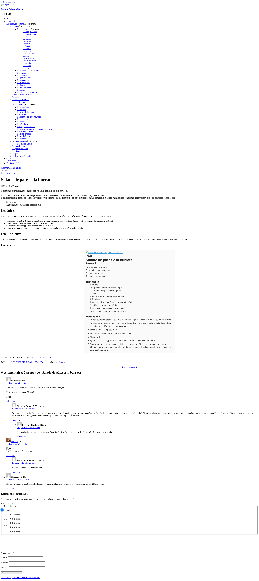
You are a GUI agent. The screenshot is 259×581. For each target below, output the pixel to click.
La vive (26, 68)
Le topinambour (24, 134)
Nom (4, 558)
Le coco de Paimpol (25, 112)
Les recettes (11, 21)
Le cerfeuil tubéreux (25, 131)
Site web (4, 568)
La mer (15, 26)
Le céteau (27, 65)
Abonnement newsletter (11, 168)
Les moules (22, 75)
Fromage (44, 362)
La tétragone (22, 138)
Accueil (9, 19)
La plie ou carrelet (30, 61)
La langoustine (23, 82)
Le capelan (27, 51)
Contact (9, 158)
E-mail (4, 563)
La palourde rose (24, 78)
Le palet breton (18, 146)
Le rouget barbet (30, 31)
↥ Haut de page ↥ (129, 367)
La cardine (27, 63)
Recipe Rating (7, 503)
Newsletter (11, 161)
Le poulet (16, 97)
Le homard (22, 85)
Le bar (25, 36)
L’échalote (21, 114)
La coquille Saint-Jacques (28, 70)
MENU (7, 14)
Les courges (22, 119)
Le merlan (27, 41)
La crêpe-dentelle (19, 151)
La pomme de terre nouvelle (29, 117)
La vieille (27, 44)
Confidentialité (12, 163)
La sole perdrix (29, 58)
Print (90, 255)
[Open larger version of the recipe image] (104, 252)
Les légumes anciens (26, 126)
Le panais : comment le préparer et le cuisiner (36, 129)
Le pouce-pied (23, 80)
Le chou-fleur (23, 107)
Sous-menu (31, 24)
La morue (27, 48)
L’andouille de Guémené (22, 95)
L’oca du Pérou (23, 136)
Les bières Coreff (24, 144)
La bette (20, 122)
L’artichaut (21, 109)
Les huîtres (22, 73)
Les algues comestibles (27, 92)
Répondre (10, 401)
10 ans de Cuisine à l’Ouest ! (18, 156)
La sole (26, 56)
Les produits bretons (15, 24)
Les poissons (22, 29)
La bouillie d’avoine (20, 99)
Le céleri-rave (23, 124)
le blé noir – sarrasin (20, 102)
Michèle (14, 441)
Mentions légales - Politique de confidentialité (20, 577)
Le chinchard (28, 53)
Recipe (31, 362)
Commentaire (7, 553)
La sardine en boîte (25, 87)
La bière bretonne (19, 141)
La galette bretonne (20, 148)
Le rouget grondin (30, 34)
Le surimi (21, 90)
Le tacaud (27, 39)
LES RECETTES (19, 362)
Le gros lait (16, 153)
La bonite (27, 46)
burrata (62, 362)
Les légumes (17, 105)
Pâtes (37, 362)
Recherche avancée (9, 173)
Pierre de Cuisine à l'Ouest (39, 357)
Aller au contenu (8, 2)
